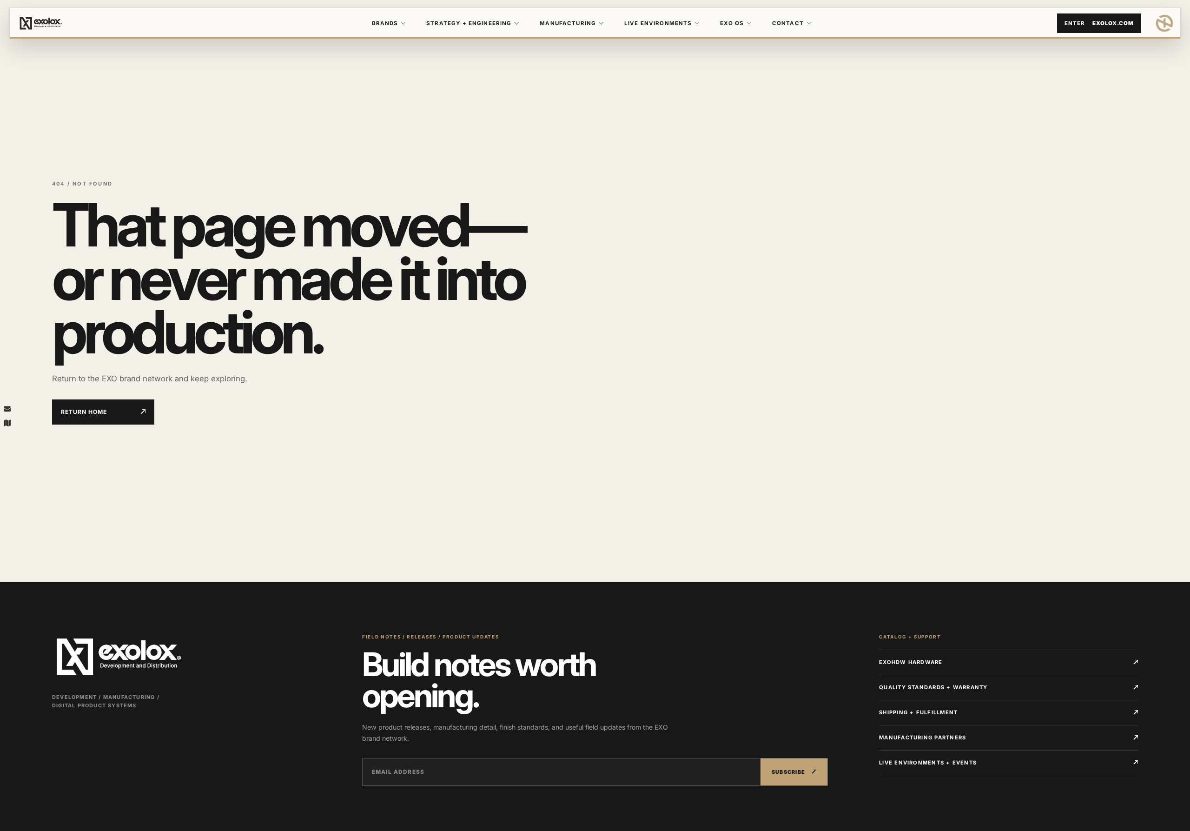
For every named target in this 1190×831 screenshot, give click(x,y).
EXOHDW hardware (910, 662)
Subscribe (789, 772)
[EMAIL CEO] (7, 408)
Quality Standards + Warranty (933, 687)
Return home (84, 411)
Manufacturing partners (922, 737)
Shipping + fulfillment (918, 712)
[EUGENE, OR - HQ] (7, 423)
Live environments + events (928, 762)
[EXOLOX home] (1164, 23)
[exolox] (71, 23)
